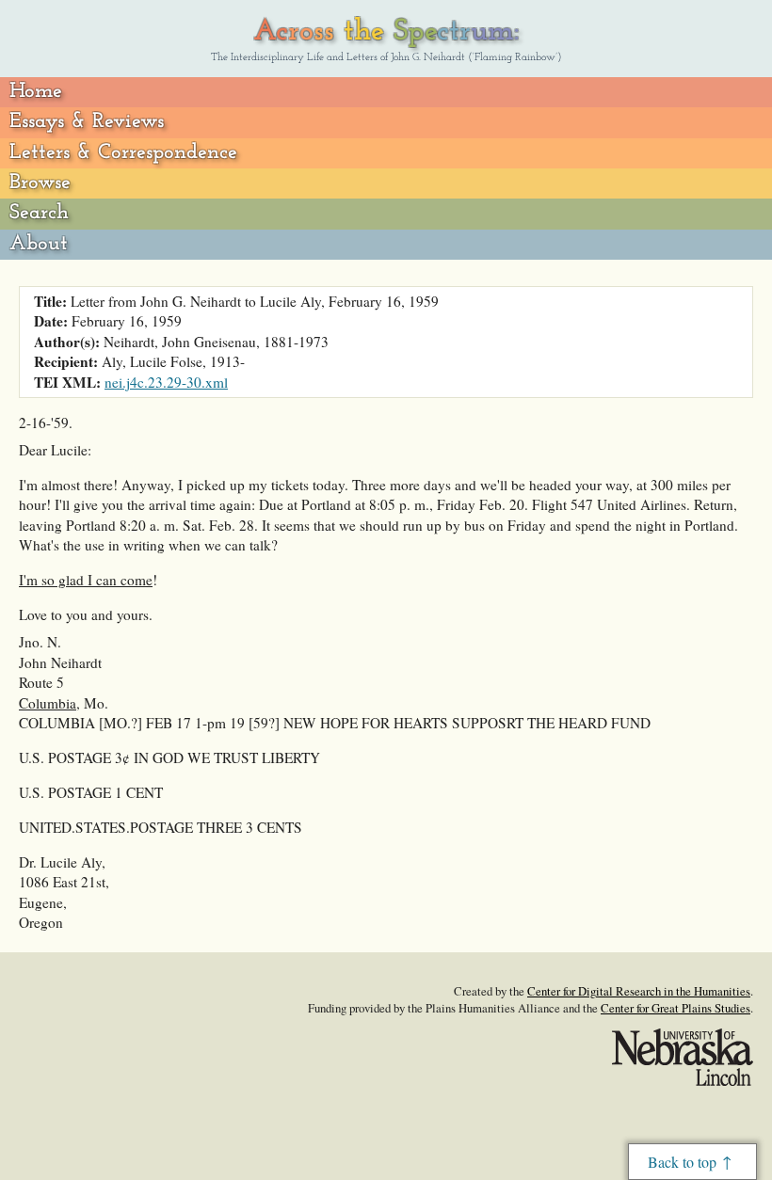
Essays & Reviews (86, 122)
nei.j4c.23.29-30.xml (166, 382)
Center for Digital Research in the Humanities (638, 990)
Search (39, 213)
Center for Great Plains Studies (675, 1007)
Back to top (682, 1162)
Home (35, 92)
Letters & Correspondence (123, 153)
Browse (40, 183)
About (38, 244)
